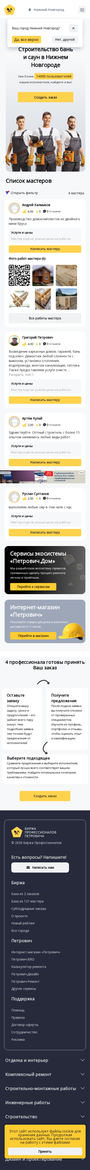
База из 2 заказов (25, 894)
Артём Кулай (32, 418)
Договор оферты (24, 1024)
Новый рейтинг (23, 923)
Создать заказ (45, 97)
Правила (18, 1017)
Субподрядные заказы (28, 908)
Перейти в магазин (33, 635)
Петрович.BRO (22, 959)
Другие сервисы (23, 988)
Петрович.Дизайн (25, 974)
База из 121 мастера (27, 901)
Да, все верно (26, 39)
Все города (20, 930)
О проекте (19, 916)
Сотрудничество (24, 1032)
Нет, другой (65, 39)
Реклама (18, 1039)
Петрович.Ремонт (25, 981)
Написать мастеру (45, 249)
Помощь (18, 1010)
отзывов (53, 211)
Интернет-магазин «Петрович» (35, 952)
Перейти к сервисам (33, 586)
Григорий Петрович (37, 337)
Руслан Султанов (35, 493)
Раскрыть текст (21, 374)
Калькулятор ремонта (28, 966)
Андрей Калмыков (36, 205)
